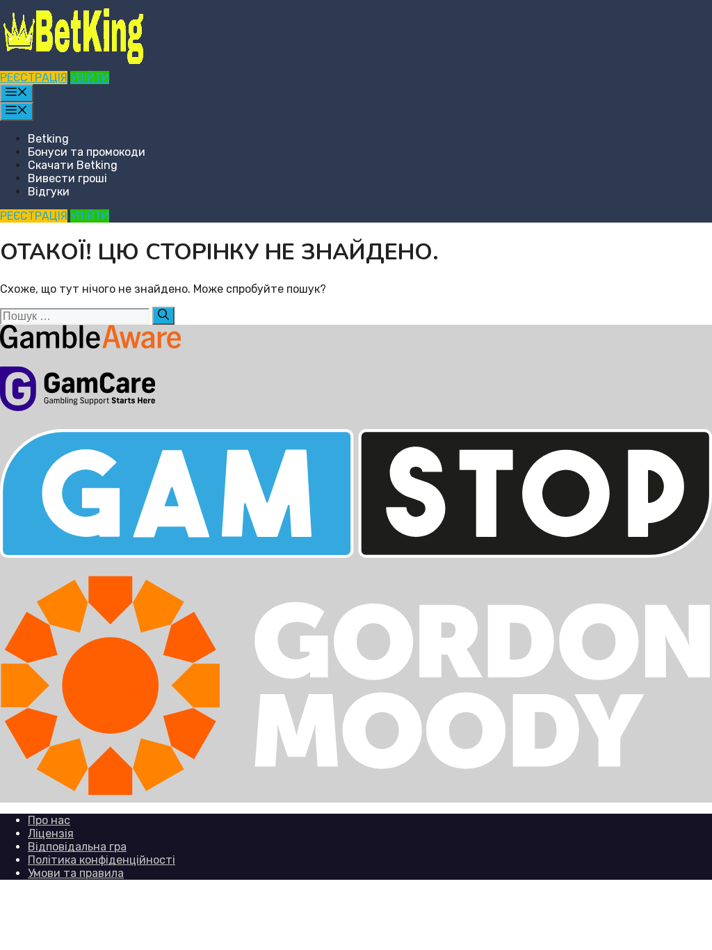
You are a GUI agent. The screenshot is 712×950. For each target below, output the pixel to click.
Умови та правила (76, 873)
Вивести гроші (67, 178)
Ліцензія (51, 833)
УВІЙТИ (89, 77)
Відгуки (49, 191)
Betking (48, 138)
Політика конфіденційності (101, 860)
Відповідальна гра (77, 846)
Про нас (49, 820)
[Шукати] (163, 316)
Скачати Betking (73, 165)
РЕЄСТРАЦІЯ (33, 77)
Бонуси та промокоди (86, 152)
